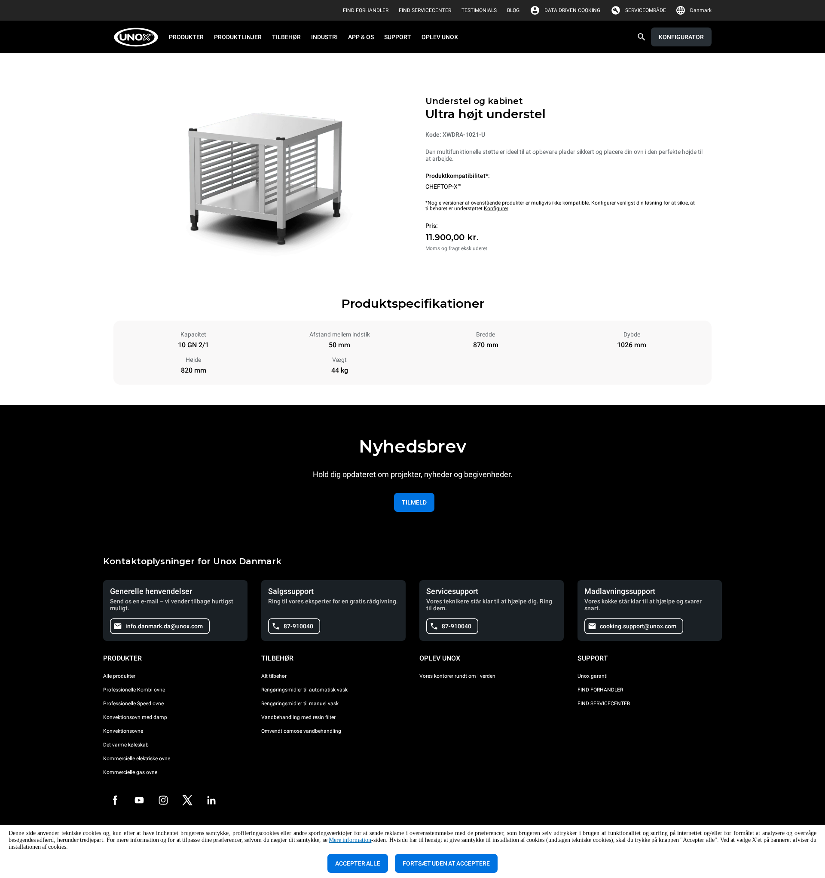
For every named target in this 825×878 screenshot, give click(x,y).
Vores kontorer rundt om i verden (457, 676)
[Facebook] (115, 800)
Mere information (350, 840)
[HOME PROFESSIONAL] (138, 37)
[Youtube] (139, 800)
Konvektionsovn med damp (135, 717)
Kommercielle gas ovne (130, 772)
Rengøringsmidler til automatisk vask (304, 690)
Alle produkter (119, 676)
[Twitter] (187, 800)
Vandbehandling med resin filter (298, 717)
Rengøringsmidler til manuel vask (300, 704)
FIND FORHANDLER (600, 690)
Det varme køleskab (126, 745)
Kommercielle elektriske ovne (136, 759)
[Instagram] (163, 800)
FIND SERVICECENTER (604, 704)
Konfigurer (496, 208)
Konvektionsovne (123, 731)
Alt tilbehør (274, 676)
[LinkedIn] (211, 800)
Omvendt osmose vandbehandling (301, 731)
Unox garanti (593, 676)
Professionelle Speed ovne (133, 704)
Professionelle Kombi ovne (134, 690)
